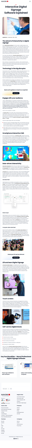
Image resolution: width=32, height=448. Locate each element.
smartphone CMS (18, 135)
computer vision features (21, 229)
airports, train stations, (17, 117)
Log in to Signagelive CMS (21, 399)
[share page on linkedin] (11, 389)
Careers (18, 422)
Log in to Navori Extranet (21, 396)
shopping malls (6, 112)
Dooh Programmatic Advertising (6, 409)
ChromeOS (3, 431)
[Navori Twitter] (17, 438)
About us (18, 421)
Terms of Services (20, 424)
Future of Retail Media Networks (6, 416)
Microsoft (2, 421)
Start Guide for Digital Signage (21, 402)
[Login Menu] (30, 1)
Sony (2, 427)
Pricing (18, 410)
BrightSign (2, 430)
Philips (2, 425)
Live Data (2, 412)
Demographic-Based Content (16, 234)
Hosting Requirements (20, 412)
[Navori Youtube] (15, 438)
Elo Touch (2, 428)
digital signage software (9, 45)
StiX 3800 (18, 413)
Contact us (18, 401)
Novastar (2, 433)
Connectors (5, 171)
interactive (19, 331)
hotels (8, 118)
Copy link (5, 388)
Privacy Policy (19, 425)
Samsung (2, 422)
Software (18, 407)
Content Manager (4, 413)
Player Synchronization (4, 407)
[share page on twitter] (9, 389)
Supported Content (4, 410)
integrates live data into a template (23, 216)
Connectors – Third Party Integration (6, 415)
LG (1, 424)
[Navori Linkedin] (14, 438)
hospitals (22, 117)
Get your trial (16, 257)
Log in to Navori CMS (20, 398)
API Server (17, 219)
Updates (18, 409)
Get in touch (16, 93)
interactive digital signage (17, 55)
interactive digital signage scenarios (15, 346)
